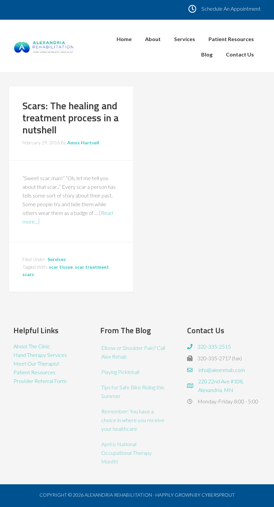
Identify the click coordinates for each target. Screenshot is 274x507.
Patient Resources (34, 372)
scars (28, 274)
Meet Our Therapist (36, 363)
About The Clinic (31, 346)
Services (56, 259)
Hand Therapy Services (40, 355)
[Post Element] (133, 352)
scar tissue (61, 267)
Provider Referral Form (39, 381)
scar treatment (92, 267)
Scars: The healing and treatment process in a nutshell (70, 117)
